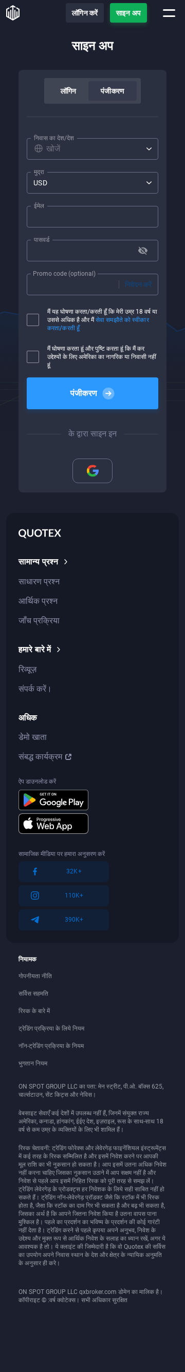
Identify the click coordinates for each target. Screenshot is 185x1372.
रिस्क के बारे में (34, 1011)
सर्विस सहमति (33, 993)
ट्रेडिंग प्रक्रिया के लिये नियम (51, 1028)
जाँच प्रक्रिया (39, 620)
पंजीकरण (112, 91)
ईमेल (39, 205)
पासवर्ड (41, 239)
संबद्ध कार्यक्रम (40, 756)
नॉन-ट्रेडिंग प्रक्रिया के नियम (51, 1046)
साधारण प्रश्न (39, 581)
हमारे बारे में (34, 649)
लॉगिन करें (85, 13)
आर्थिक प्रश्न (38, 601)
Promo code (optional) (64, 273)
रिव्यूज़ (27, 669)
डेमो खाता (32, 737)
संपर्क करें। (35, 689)
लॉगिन (68, 91)
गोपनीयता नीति (35, 976)
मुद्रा (39, 172)
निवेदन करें (138, 284)
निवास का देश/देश (54, 138)
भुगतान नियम (32, 1063)
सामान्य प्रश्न (38, 561)
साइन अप (128, 13)
